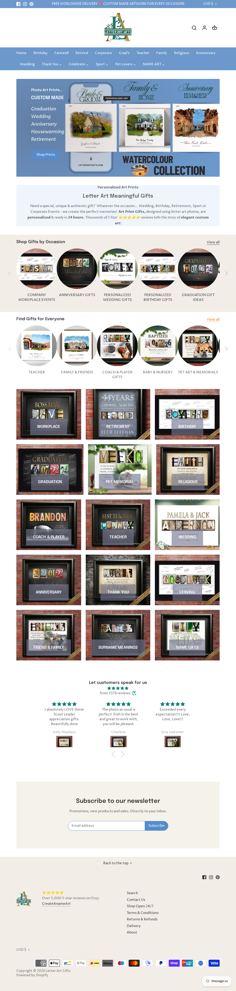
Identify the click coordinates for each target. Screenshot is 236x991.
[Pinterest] (31, 4)
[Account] (204, 27)
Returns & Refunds (142, 919)
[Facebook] (18, 4)
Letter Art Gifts (58, 971)
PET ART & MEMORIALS (198, 372)
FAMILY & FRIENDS (77, 372)
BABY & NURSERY (158, 372)
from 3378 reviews (115, 693)
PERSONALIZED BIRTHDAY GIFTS (158, 297)
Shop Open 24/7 (140, 906)
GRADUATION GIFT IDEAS (198, 297)
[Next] (217, 128)
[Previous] (19, 128)
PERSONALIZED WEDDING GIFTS (117, 297)
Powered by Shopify (32, 975)
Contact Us (136, 899)
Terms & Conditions (143, 912)
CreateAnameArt (56, 903)
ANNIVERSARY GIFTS (77, 295)
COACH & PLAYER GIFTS (117, 375)
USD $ (208, 4)
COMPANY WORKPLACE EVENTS (36, 297)
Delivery (134, 926)
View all (213, 242)
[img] (118, 688)
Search (132, 893)
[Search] (194, 27)
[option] (118, 128)
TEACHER (37, 372)
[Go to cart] (214, 27)
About (132, 932)
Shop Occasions (118, 146)
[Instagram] (25, 4)
